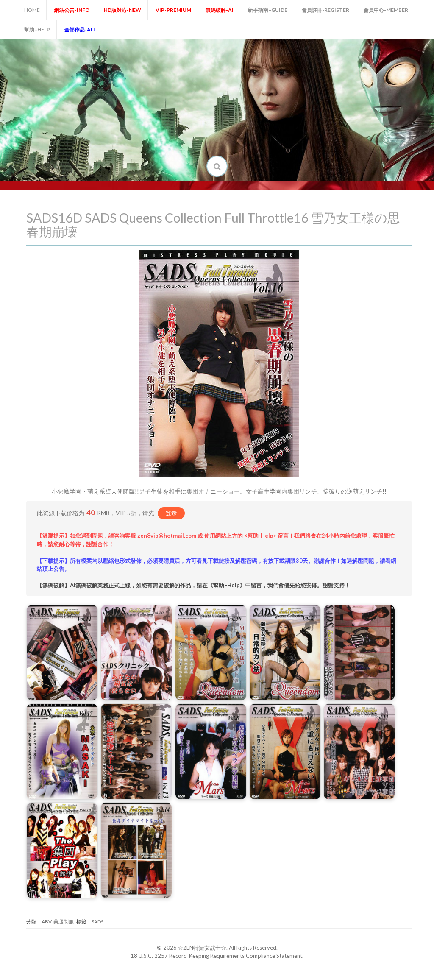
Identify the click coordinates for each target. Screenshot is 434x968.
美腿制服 (63, 921)
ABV (46, 921)
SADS (97, 921)
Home (32, 10)
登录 (171, 512)
